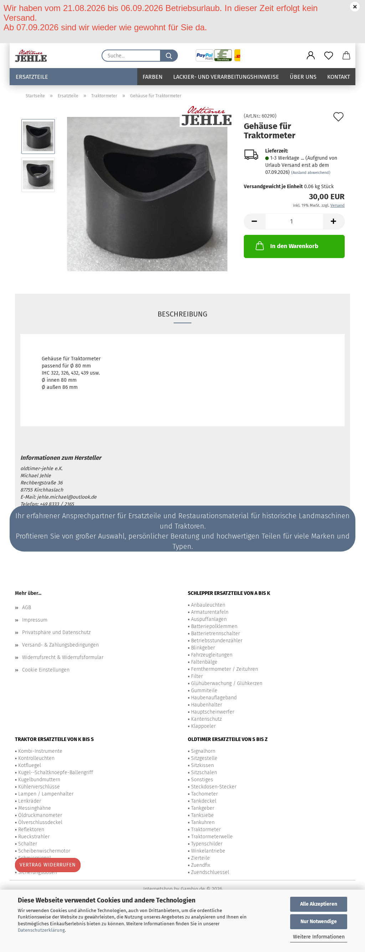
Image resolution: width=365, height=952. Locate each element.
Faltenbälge (204, 662)
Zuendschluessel (210, 872)
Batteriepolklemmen (214, 626)
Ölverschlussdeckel (40, 822)
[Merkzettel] (329, 55)
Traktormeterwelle (212, 837)
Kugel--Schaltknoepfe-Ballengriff (55, 773)
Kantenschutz (206, 719)
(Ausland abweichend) (310, 172)
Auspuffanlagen (209, 619)
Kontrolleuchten (36, 758)
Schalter (27, 844)
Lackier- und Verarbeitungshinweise (226, 76)
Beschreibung (182, 314)
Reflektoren (31, 830)
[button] (311, 55)
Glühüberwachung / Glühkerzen (226, 683)
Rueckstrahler (34, 837)
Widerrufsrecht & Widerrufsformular (62, 657)
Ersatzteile (32, 76)
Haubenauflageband (214, 698)
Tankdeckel (203, 801)
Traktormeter (206, 830)
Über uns (303, 76)
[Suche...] (169, 56)
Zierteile (200, 858)
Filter (197, 676)
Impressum (34, 620)
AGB (26, 607)
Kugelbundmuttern (39, 780)
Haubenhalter (206, 705)
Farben (153, 76)
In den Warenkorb (294, 246)
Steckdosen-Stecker (213, 787)
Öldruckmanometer (40, 815)
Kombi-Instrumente (40, 751)
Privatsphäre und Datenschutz (56, 632)
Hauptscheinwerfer (212, 712)
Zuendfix (200, 865)
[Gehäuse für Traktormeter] (147, 194)
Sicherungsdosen (37, 872)
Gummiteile (204, 691)
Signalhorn (203, 751)
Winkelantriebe (208, 851)
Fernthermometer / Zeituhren (224, 669)
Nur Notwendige (318, 921)
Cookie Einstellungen (46, 670)
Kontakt (338, 76)
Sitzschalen (204, 773)
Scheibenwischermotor (44, 851)
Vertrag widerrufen (48, 865)
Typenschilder (206, 844)
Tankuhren (203, 822)
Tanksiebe (202, 815)
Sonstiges (202, 780)
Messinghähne (34, 808)
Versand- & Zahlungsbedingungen (60, 645)
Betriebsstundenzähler (216, 641)
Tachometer (204, 794)
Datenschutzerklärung (41, 930)
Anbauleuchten (208, 605)
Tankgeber (202, 808)
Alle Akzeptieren (318, 904)
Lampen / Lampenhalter (45, 794)
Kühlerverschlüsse (39, 787)
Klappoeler (203, 726)
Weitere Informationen (319, 937)
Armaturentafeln (209, 612)
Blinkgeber (203, 648)
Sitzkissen (202, 765)
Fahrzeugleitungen (211, 655)
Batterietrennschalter (215, 634)
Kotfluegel (29, 765)
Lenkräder (29, 801)
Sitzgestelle (204, 758)
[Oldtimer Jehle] (33, 55)
